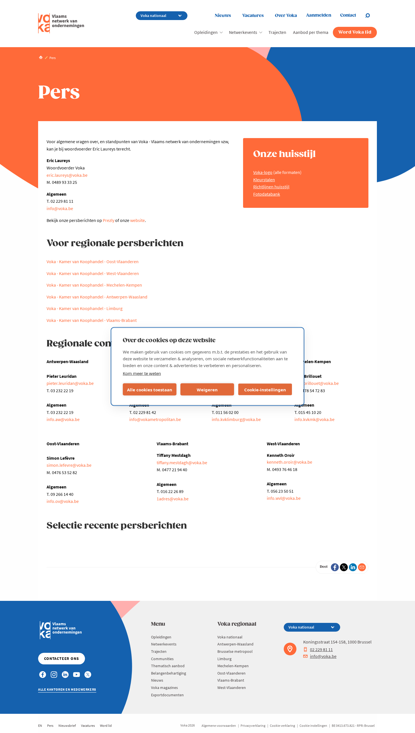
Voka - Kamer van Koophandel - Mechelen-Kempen (94, 285)
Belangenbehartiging (168, 673)
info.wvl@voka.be (284, 498)
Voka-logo (262, 172)
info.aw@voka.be (63, 419)
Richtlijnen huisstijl (271, 186)
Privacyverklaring (253, 725)
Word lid (106, 725)
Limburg (224, 658)
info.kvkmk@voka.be (314, 419)
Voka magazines (164, 687)
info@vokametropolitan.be (155, 419)
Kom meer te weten (142, 373)
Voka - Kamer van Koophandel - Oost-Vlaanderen (93, 261)
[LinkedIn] (353, 567)
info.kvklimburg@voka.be (236, 419)
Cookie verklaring (282, 725)
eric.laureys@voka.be (67, 175)
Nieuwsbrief (67, 725)
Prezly (108, 220)
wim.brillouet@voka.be (316, 383)
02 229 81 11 (321, 649)
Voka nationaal (230, 637)
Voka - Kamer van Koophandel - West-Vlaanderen (93, 273)
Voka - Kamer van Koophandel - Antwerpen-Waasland (97, 297)
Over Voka (286, 15)
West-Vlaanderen (231, 687)
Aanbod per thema (310, 32)
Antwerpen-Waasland (235, 644)
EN (40, 725)
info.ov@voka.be (63, 501)
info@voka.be (60, 208)
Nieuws (223, 15)
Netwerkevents (243, 32)
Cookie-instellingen (265, 389)
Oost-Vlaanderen (231, 673)
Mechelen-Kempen (233, 665)
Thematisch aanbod (168, 665)
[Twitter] (344, 567)
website (137, 220)
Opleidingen (206, 32)
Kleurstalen (264, 179)
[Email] (362, 567)
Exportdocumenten (167, 694)
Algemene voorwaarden (219, 725)
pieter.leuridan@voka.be (70, 383)
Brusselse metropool (235, 651)
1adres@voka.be (173, 498)
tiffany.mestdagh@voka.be (182, 462)
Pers (50, 725)
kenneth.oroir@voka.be (289, 462)
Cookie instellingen (313, 725)
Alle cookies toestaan (149, 389)
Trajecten (277, 32)
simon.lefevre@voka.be (69, 465)
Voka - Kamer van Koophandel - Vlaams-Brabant (92, 320)
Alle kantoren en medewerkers (67, 689)
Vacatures (253, 15)
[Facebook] (335, 567)
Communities (162, 658)
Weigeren (207, 389)
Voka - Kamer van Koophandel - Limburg (85, 308)
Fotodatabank (266, 194)
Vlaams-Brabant (230, 680)
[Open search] (371, 15)
